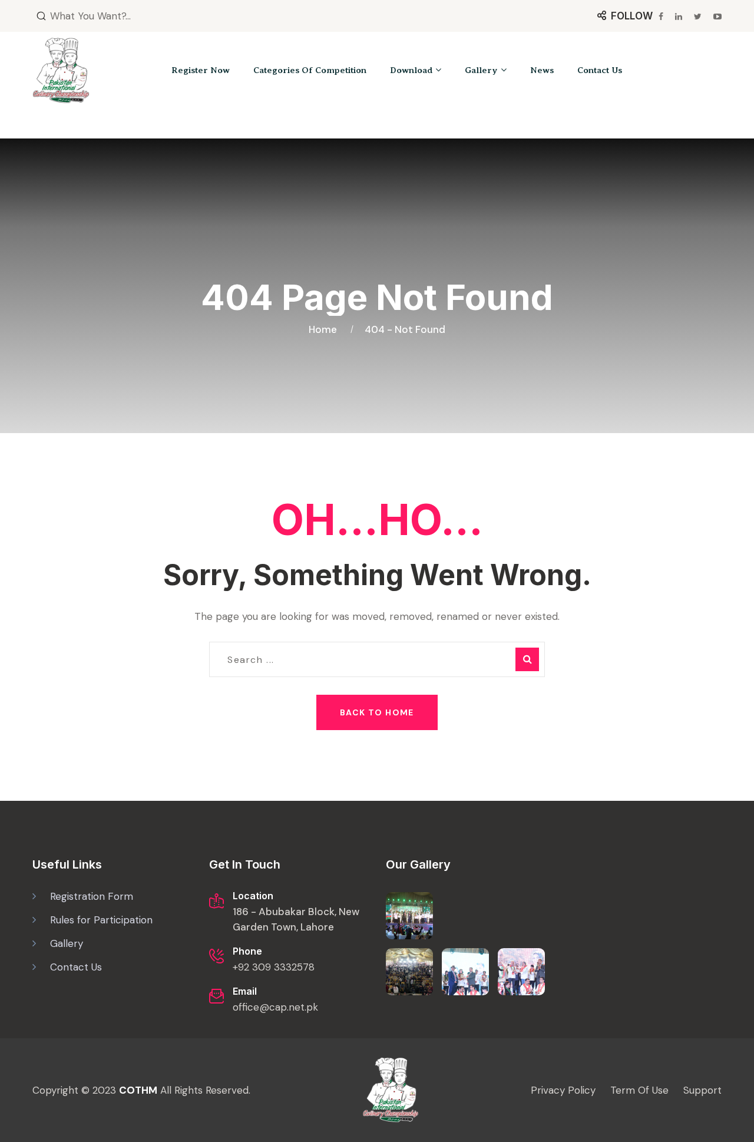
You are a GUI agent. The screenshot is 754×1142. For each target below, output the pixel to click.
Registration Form (91, 896)
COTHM (138, 1090)
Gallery (481, 70)
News (542, 70)
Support (702, 1090)
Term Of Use (639, 1090)
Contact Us (599, 70)
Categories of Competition (309, 70)
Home (325, 329)
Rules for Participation (101, 919)
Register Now (200, 70)
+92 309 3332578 (274, 967)
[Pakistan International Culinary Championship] (61, 70)
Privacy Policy (563, 1090)
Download (411, 70)
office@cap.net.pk (275, 1007)
